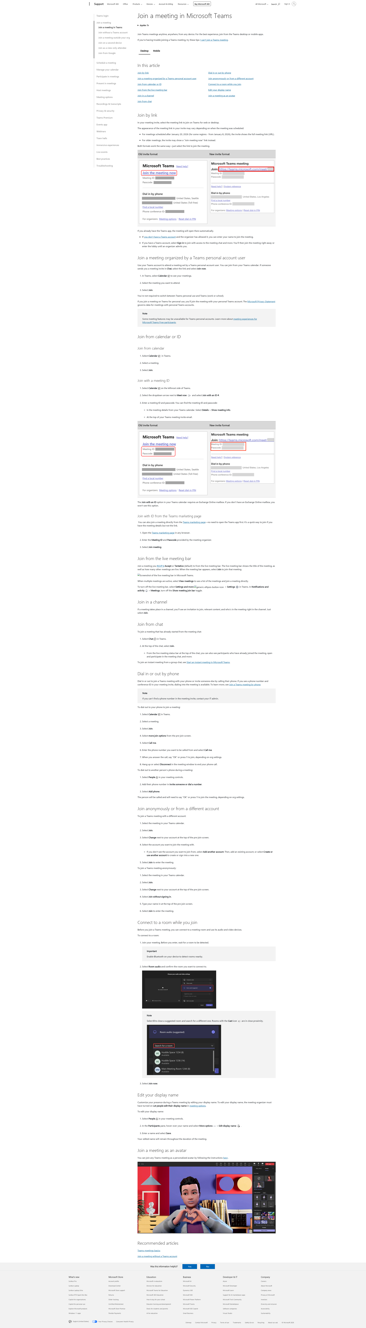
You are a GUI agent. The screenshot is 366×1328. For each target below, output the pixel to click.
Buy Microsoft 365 (202, 4)
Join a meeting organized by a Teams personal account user (167, 78)
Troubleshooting (105, 165)
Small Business (188, 1313)
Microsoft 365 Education (155, 1295)
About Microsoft (266, 1286)
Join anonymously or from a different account (230, 78)
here (225, 1157)
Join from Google (107, 52)
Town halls (102, 138)
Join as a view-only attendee (112, 47)
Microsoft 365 (113, 4)
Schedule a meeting (106, 62)
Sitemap (188, 1322)
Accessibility (265, 1309)
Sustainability (265, 1313)
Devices (150, 4)
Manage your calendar (108, 69)
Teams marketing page (194, 522)
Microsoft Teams (189, 1304)
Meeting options (105, 96)
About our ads (273, 1322)
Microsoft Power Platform (192, 1299)
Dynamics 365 (188, 1290)
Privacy (213, 1322)
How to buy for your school (156, 1299)
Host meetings (104, 90)
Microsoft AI (187, 1281)
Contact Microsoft (201, 1322)
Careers (263, 1281)
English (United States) (81, 1321)
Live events (102, 151)
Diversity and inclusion (269, 1304)
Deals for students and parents (157, 1309)
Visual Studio (227, 1313)
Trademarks (237, 1322)
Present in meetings (106, 83)
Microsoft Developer (230, 1286)
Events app (102, 124)
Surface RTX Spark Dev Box (78, 1295)
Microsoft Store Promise (117, 1309)
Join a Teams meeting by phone (244, 684)
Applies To (144, 25)
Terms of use (224, 1322)
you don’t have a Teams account (160, 236)
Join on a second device (110, 42)
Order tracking (114, 1299)
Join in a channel (146, 95)
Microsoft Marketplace (231, 1304)
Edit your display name (219, 89)
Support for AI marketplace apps (234, 1295)
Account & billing (166, 4)
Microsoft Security (189, 1286)
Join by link (143, 72)
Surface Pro (72, 1281)
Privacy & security (105, 110)
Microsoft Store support (117, 1290)
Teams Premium (105, 117)
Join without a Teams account (113, 32)
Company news (266, 1290)
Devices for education (154, 1286)
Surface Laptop (74, 1286)
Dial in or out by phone (219, 72)
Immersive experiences (108, 145)
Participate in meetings (108, 76)
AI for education (152, 1313)
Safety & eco (249, 1322)
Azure (225, 1281)
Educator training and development (159, 1304)
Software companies (230, 1309)
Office (125, 4)
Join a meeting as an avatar (221, 95)
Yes (189, 1266)
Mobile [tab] (156, 50)
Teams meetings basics (149, 1250)
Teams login (103, 15)
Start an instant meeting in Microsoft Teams (208, 662)
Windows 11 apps (75, 1313)
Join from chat (145, 101)
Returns (111, 1295)
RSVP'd (160, 565)
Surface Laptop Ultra (76, 1290)
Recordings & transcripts (109, 103)
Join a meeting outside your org (114, 37)
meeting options (198, 1105)
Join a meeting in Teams (110, 27)
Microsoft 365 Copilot (190, 1309)
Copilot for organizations (77, 1299)
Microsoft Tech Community (232, 1299)
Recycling (261, 1322)
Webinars (101, 131)
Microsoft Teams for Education (157, 1290)
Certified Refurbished (116, 1304)
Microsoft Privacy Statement (261, 301)
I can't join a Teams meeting (214, 39)
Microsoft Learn (228, 1290)
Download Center (115, 1286)
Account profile (114, 1281)
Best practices (103, 158)
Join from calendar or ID (149, 84)
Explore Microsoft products (78, 1309)
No (207, 1266)
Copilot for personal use (77, 1304)
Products (136, 4)
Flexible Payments (115, 1313)
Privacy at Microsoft (268, 1295)
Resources (182, 4)
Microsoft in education (154, 1281)
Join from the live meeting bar (152, 89)
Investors (264, 1299)
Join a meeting (104, 22)
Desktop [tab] (144, 50)
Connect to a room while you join (224, 84)
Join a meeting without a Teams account (157, 1256)
